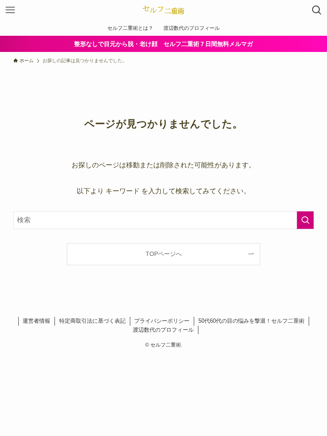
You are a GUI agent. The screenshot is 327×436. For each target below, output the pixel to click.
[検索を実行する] (305, 220)
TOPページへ (164, 253)
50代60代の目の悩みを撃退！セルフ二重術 (251, 321)
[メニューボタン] (10, 10)
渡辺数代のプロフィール (163, 330)
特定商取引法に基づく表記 (92, 321)
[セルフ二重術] (164, 10)
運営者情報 (36, 321)
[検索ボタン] (317, 10)
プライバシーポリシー (161, 321)
